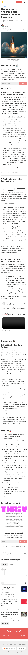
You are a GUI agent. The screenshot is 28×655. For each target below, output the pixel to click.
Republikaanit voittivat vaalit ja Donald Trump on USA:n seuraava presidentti (10, 601)
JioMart (3, 269)
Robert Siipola (8, 24)
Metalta (8, 273)
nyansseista (11, 385)
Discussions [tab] (12, 583)
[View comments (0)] (6, 29)
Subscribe (19, 2)
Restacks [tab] (11, 564)
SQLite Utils (4, 374)
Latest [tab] (6, 583)
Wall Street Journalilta (12, 113)
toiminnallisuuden (9, 485)
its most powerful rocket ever (13, 123)
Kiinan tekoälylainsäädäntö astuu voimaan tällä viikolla (9, 613)
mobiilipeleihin (8, 438)
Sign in (25, 2)
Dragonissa (17, 463)
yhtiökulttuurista (8, 469)
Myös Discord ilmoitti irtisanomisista (8, 588)
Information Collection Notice (16, 546)
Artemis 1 (4, 168)
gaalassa (9, 493)
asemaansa (22, 447)
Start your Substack (10, 648)
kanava (14, 249)
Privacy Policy (14, 547)
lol (4, 496)
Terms (15, 644)
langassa (19, 246)
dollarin (8, 458)
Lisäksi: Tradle (4, 616)
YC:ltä (3, 200)
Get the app (21, 648)
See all (4, 623)
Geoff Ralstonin (21, 188)
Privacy (11, 644)
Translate (4, 6)
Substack (6, 652)
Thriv (10, 75)
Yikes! (2, 605)
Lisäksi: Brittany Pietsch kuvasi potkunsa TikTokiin (9, 591)
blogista (17, 352)
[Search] (25, 583)
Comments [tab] (4, 564)
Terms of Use (21, 545)
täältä (17, 523)
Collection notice (22, 644)
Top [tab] (3, 583)
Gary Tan (10, 190)
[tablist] (7, 564)
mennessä (6, 480)
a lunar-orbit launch (16, 117)
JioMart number (20, 293)
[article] (14, 591)
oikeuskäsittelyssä (14, 453)
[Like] (2, 29)
